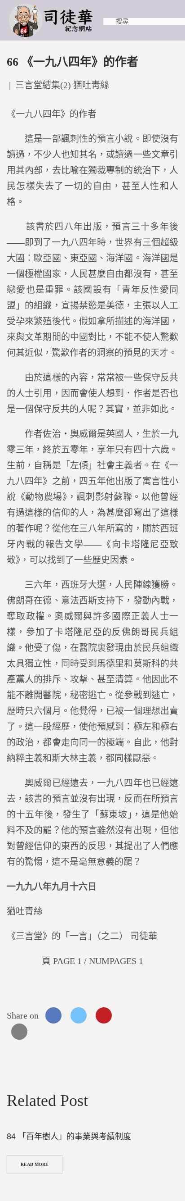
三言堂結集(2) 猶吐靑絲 (62, 85)
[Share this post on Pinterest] (104, 1015)
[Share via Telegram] (154, 1015)
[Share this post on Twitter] (78, 1015)
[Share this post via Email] (19, 1032)
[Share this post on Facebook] (53, 1015)
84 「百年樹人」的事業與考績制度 (69, 1136)
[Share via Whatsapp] (129, 1015)
